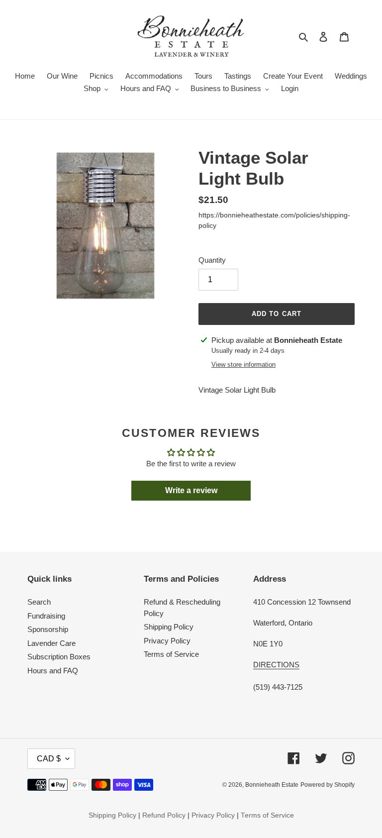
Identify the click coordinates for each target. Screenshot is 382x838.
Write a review (191, 490)
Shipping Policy (168, 627)
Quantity (212, 260)
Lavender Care (51, 643)
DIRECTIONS (276, 664)
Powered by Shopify (327, 784)
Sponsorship (47, 629)
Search (39, 602)
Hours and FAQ (52, 670)
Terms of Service (171, 654)
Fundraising (46, 616)
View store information (243, 364)
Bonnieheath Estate (271, 784)
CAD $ (49, 758)
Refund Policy (164, 815)
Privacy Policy (167, 640)
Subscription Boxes (59, 656)
